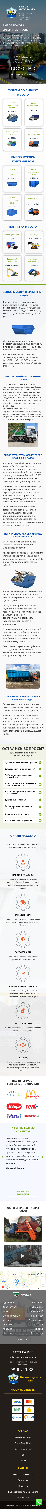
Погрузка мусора (23, 226)
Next (42, 1157)
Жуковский (37, 1311)
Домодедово (36, 1320)
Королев (7, 1328)
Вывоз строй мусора (23, 1474)
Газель (23, 1460)
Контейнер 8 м (23, 1437)
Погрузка (23, 1486)
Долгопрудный (11, 1315)
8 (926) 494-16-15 (23, 68)
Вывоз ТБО (23, 1497)
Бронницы (37, 1333)
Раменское (37, 1315)
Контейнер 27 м (23, 1449)
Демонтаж (23, 1480)
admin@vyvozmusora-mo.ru (23, 1357)
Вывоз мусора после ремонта (23, 1491)
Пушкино (8, 1324)
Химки (6, 1311)
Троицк (39, 1328)
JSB (23, 1454)
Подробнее (23, 1339)
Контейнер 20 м (23, 1443)
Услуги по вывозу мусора (23, 92)
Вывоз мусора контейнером (23, 159)
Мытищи (8, 1320)
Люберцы (37, 1306)
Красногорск (10, 1306)
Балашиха (37, 1302)
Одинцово (9, 1302)
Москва (26, 1294)
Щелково (8, 1333)
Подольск (37, 1324)
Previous (3, 1157)
